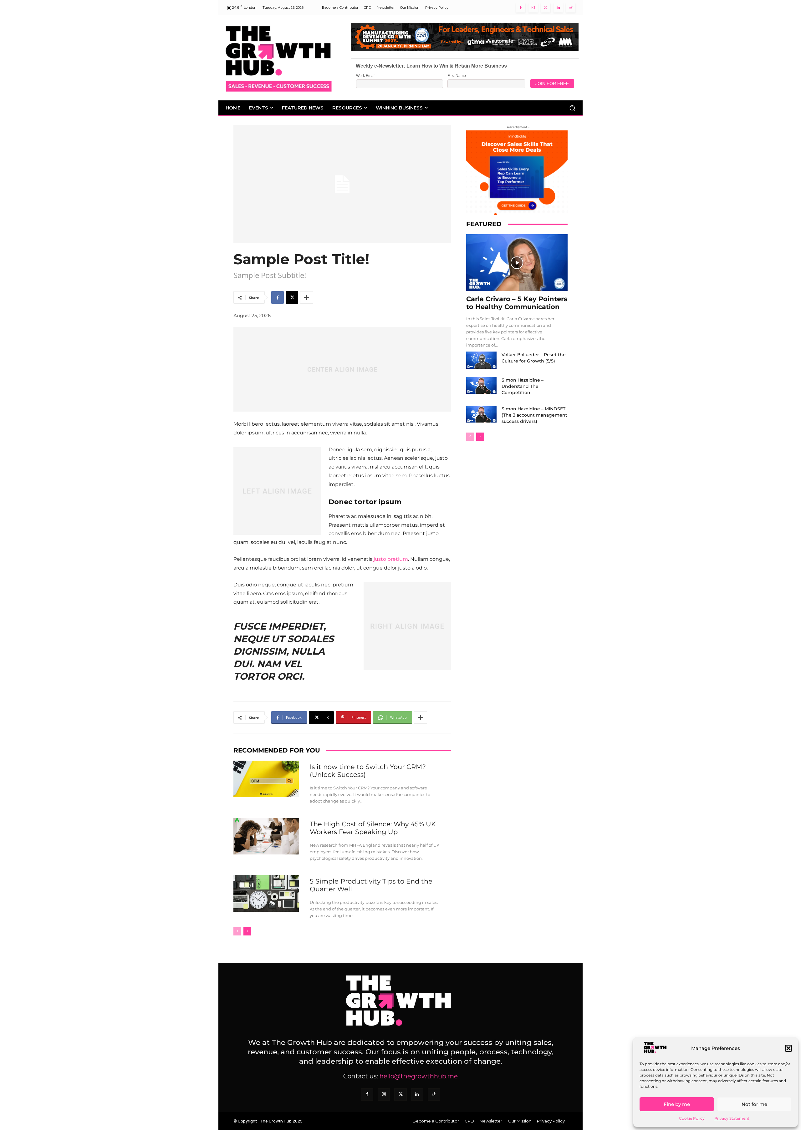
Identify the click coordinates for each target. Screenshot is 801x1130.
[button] (788, 1048)
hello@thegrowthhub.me (419, 1076)
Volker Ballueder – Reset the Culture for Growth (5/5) (534, 358)
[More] (306, 297)
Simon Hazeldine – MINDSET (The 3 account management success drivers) (534, 415)
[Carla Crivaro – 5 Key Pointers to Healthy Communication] (517, 262)
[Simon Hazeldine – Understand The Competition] (481, 385)
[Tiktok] (570, 8)
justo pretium (391, 559)
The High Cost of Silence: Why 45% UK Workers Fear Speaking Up (373, 828)
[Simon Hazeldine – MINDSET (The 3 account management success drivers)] (481, 414)
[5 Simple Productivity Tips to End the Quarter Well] (266, 893)
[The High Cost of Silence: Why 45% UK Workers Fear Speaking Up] (266, 836)
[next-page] (247, 931)
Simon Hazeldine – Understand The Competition (522, 386)
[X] (292, 297)
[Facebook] (520, 8)
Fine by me (677, 1104)
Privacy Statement (731, 1118)
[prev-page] (237, 931)
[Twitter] (545, 8)
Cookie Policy (692, 1118)
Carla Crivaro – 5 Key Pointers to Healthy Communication (516, 303)
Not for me (754, 1104)
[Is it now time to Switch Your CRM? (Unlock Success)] (266, 779)
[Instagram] (533, 8)
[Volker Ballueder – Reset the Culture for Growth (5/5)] (481, 360)
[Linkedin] (558, 8)
